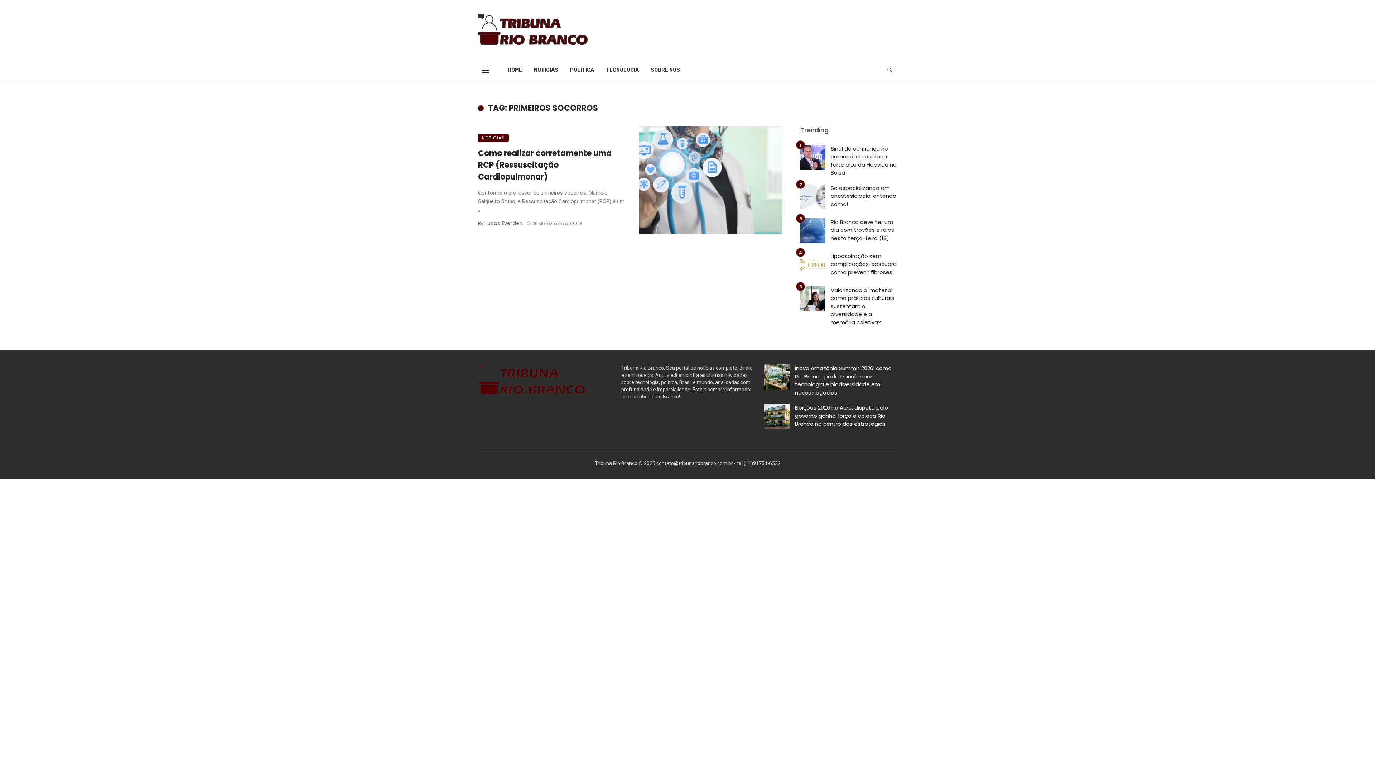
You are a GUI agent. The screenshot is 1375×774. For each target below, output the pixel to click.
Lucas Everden (503, 223)
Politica (582, 70)
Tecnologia (622, 70)
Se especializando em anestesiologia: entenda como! (863, 196)
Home (515, 70)
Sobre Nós (665, 70)
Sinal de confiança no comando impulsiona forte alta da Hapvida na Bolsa (864, 161)
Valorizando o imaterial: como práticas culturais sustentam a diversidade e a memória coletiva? (862, 306)
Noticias (546, 70)
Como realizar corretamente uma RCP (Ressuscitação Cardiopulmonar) (545, 165)
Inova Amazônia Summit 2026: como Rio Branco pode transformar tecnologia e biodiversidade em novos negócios (843, 380)
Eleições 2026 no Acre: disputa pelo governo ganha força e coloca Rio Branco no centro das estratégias (841, 415)
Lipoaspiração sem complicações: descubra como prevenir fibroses (864, 264)
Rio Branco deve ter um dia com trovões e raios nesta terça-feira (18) (862, 230)
